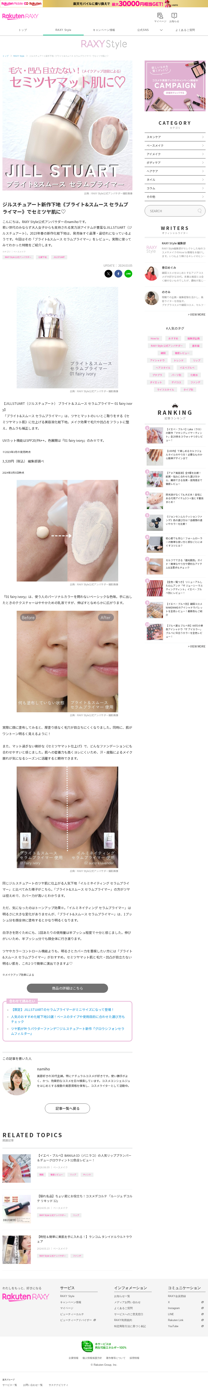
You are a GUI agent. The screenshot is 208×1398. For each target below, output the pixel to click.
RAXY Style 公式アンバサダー (18, 257)
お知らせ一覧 (122, 1296)
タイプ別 (188, 389)
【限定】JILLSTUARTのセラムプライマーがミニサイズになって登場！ (62, 1009)
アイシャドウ (157, 360)
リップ (73, 1174)
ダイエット (156, 382)
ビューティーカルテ (72, 1314)
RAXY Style (63, 29)
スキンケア (154, 137)
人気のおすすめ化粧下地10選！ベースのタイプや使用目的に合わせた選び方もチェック (68, 1019)
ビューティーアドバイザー (76, 1320)
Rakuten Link (175, 1320)
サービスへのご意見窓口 (128, 1314)
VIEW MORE (197, 314)
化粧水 (194, 375)
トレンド (179, 360)
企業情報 (73, 1358)
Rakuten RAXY (20, 16)
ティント (87, 1174)
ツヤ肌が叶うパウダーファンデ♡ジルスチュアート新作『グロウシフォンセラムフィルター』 (67, 1031)
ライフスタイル (165, 389)
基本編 (195, 345)
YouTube (173, 1326)
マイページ (66, 1308)
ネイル (151, 180)
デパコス (176, 382)
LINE (171, 1314)
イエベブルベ (187, 367)
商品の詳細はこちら (67, 988)
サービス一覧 (9, 1385)
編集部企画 (193, 338)
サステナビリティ (58, 1385)
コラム (151, 188)
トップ (22, 29)
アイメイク (154, 154)
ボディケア (154, 162)
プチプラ (157, 375)
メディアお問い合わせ (127, 1302)
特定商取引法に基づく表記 (130, 1326)
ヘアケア (152, 171)
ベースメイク (19, 251)
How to (155, 338)
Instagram (174, 1308)
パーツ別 (176, 375)
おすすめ (173, 338)
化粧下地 (42, 257)
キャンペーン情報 (104, 29)
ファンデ (77, 1255)
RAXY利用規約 (123, 1320)
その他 (151, 197)
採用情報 (134, 1358)
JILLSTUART (59, 257)
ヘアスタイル (163, 367)
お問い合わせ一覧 (33, 1385)
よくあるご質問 (185, 29)
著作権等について (116, 1358)
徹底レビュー (57, 1174)
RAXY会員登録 (177, 1296)
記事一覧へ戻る (67, 1108)
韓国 (41, 1174)
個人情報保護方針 (92, 1358)
